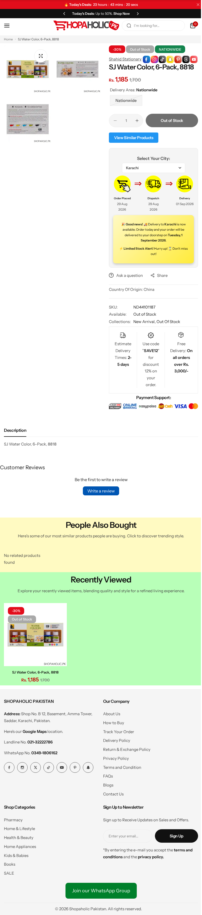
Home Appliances (20, 844)
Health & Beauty (18, 836)
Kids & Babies (16, 853)
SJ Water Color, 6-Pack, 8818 (35, 671)
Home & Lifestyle (19, 827)
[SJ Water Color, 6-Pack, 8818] (34, 634)
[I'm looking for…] (125, 25)
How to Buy (111, 721)
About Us (109, 712)
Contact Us (111, 792)
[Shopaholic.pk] (82, 26)
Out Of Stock (166, 321)
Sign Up (172, 834)
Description (15, 430)
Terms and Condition (120, 765)
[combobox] (149, 25)
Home (8, 39)
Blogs (106, 783)
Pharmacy (13, 818)
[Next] (136, 13)
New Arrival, (143, 321)
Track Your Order (116, 730)
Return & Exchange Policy (124, 748)
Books (9, 862)
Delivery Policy (114, 739)
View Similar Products (131, 137)
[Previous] (62, 13)
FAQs (106, 774)
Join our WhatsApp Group (99, 889)
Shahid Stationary (123, 58)
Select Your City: (150, 158)
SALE (9, 871)
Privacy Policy (114, 756)
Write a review (99, 490)
